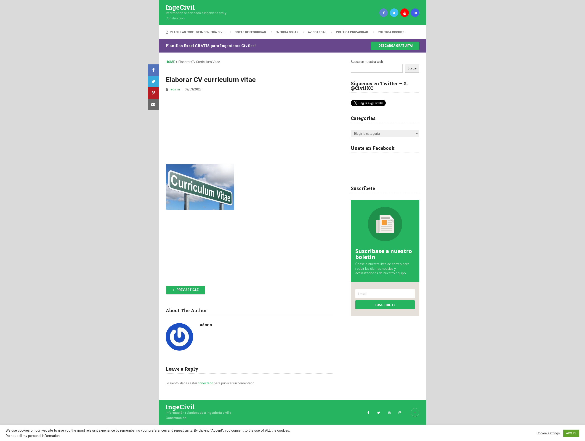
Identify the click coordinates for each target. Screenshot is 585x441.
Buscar (412, 68)
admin (175, 89)
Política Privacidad (352, 32)
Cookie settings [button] (548, 433)
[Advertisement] (249, 130)
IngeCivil (180, 7)
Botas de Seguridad (250, 32)
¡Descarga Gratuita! (395, 46)
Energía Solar (287, 32)
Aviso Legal (317, 32)
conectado (205, 383)
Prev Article (187, 290)
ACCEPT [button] (571, 433)
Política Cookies (391, 32)
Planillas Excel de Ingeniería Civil (197, 32)
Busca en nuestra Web (367, 61)
